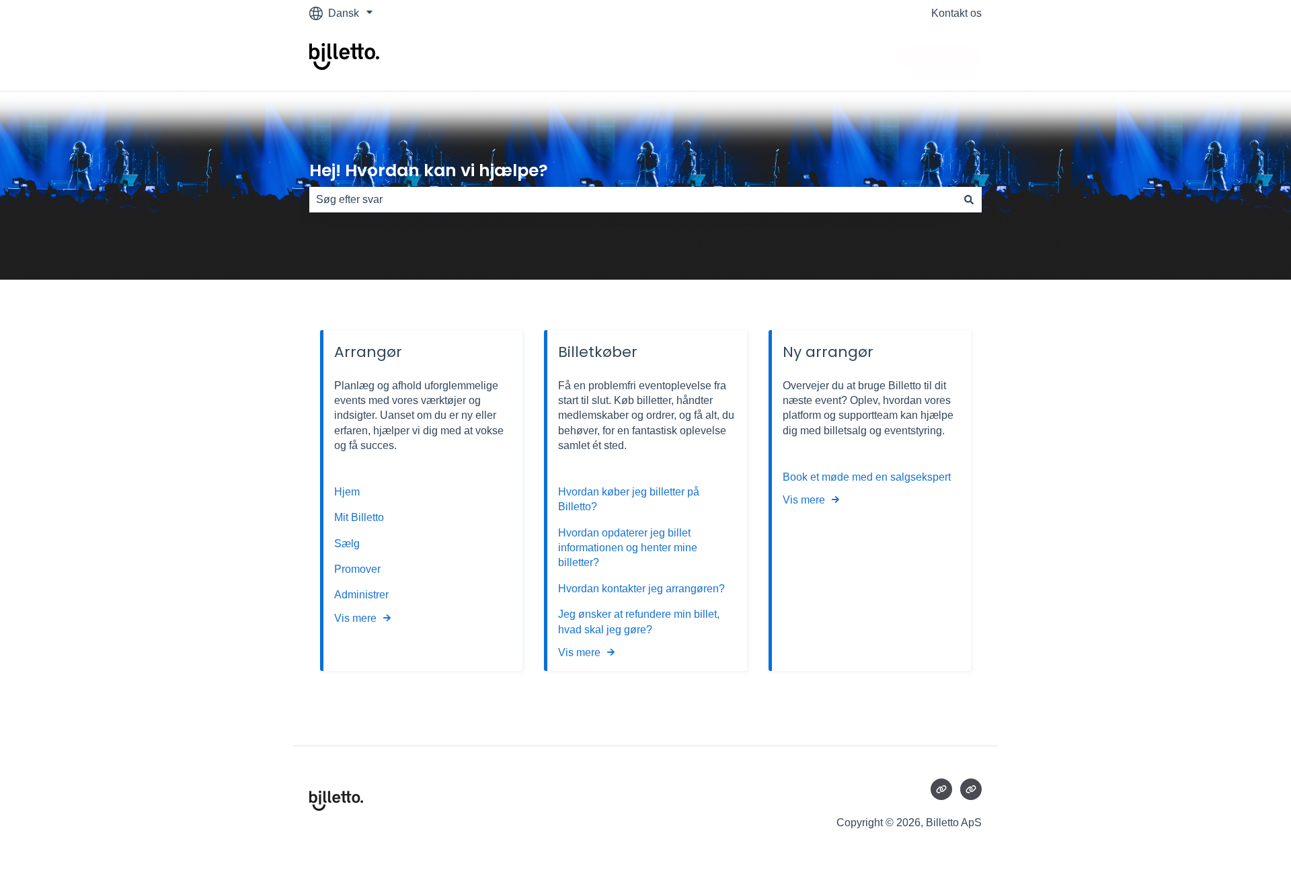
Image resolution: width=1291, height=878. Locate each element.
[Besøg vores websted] (941, 789)
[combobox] (632, 199)
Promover (357, 569)
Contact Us (941, 58)
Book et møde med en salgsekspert (867, 477)
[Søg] (969, 199)
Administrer (361, 594)
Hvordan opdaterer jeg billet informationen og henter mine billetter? (627, 548)
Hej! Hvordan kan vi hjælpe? (428, 170)
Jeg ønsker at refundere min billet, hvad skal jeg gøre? (638, 621)
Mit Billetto (360, 517)
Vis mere (355, 618)
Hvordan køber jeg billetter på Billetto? (628, 499)
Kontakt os (956, 13)
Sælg (347, 543)
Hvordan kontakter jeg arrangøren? (641, 588)
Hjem (348, 491)
